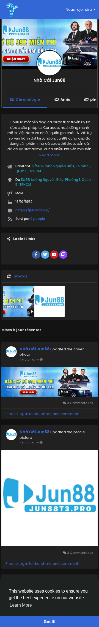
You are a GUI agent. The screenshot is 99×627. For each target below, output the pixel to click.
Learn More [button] (21, 605)
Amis (65, 99)
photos (20, 276)
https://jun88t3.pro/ (32, 210)
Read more (49, 155)
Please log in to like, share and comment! (42, 413)
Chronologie (28, 99)
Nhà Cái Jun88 (49, 80)
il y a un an (28, 359)
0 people (37, 218)
